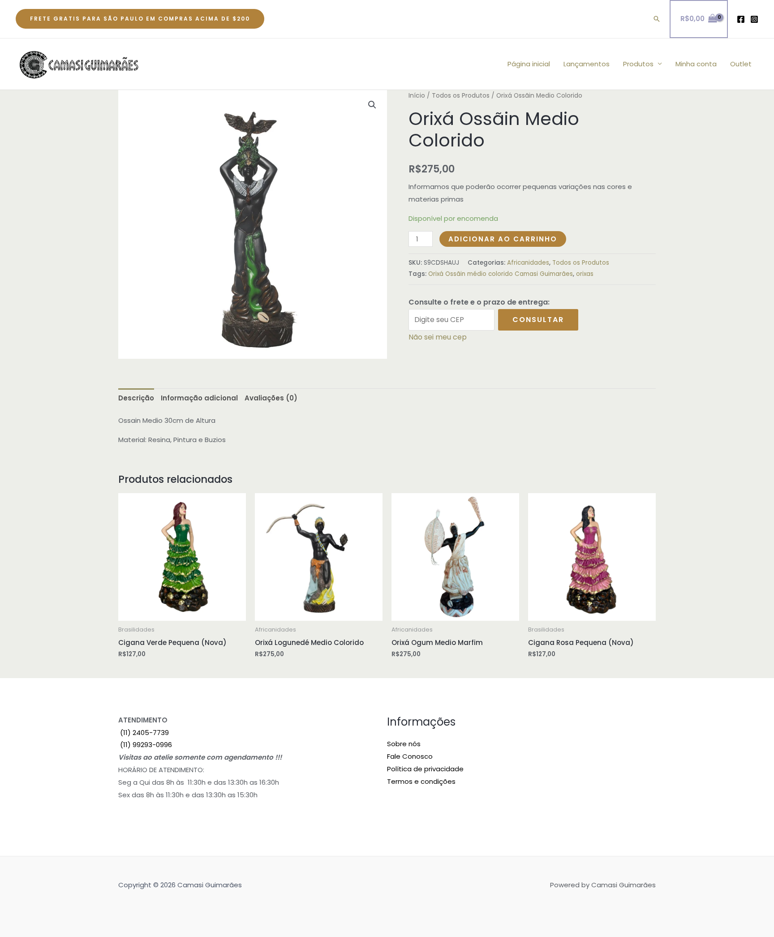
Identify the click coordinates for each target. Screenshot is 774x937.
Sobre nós (404, 743)
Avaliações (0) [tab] (271, 398)
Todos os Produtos (461, 95)
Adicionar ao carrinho (502, 239)
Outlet (741, 64)
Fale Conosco (410, 756)
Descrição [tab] (136, 398)
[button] (140, 19)
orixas (584, 274)
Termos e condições (421, 781)
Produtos (638, 64)
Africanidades (528, 262)
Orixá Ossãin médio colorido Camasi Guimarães (500, 274)
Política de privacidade (425, 769)
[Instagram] (754, 19)
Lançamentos (586, 64)
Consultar (538, 319)
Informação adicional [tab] (199, 398)
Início (416, 95)
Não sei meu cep (437, 337)
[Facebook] (741, 19)
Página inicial (528, 64)
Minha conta (696, 64)
